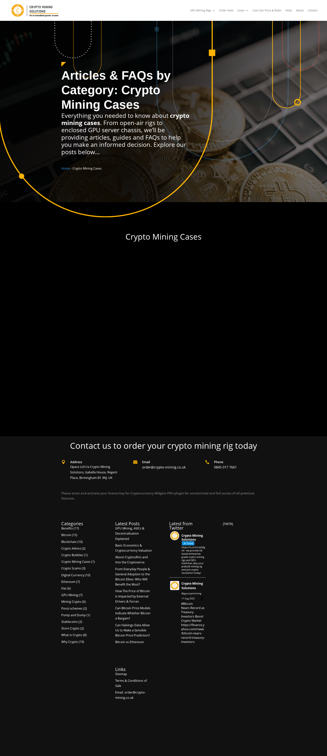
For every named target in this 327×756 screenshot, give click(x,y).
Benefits (88, 411)
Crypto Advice (71, 548)
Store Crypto (70, 628)
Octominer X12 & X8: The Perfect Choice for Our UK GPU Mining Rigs (119, 406)
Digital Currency (72, 575)
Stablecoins (69, 622)
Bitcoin (66, 535)
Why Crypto (69, 642)
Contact (313, 10)
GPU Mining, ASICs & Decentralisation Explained (129, 533)
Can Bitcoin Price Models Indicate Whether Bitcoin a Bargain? (132, 613)
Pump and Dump (73, 615)
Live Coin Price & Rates (267, 10)
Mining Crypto (71, 602)
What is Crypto (71, 635)
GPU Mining (129, 411)
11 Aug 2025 (188, 598)
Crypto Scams (71, 568)
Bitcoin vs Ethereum (129, 642)
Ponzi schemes (72, 608)
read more (73, 422)
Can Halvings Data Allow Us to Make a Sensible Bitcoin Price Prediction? (132, 630)
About (300, 10)
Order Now (226, 10)
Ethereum (68, 582)
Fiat (63, 588)
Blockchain (69, 542)
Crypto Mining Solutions (192, 585)
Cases (241, 10)
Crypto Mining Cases (108, 411)
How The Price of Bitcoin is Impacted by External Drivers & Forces (132, 596)
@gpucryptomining (191, 593)
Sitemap (121, 674)
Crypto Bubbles (72, 555)
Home (65, 168)
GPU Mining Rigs (200, 10)
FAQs (289, 10)
